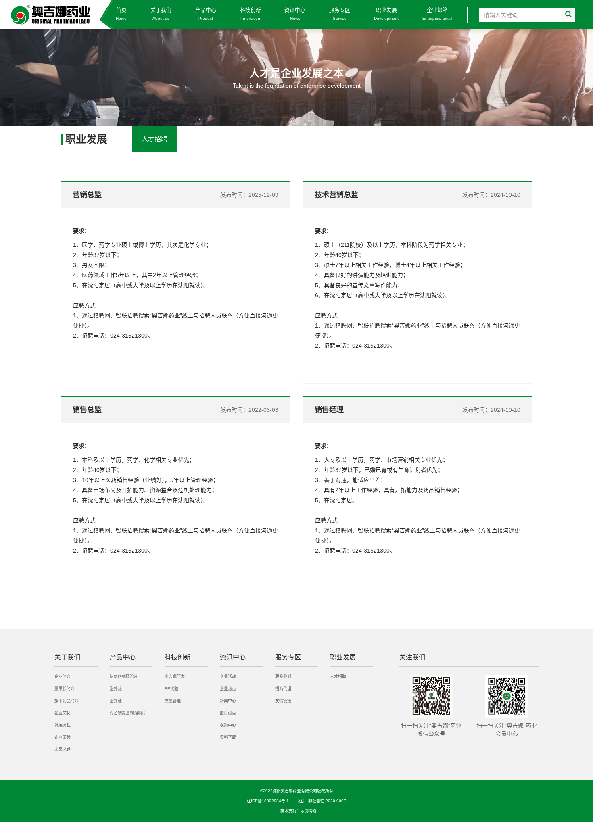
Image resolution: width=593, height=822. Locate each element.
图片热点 (228, 713)
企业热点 (228, 688)
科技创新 (250, 14)
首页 (121, 14)
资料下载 (228, 737)
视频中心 (228, 725)
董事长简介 (64, 688)
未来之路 (62, 749)
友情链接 (283, 701)
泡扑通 (116, 701)
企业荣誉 (62, 737)
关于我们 (160, 14)
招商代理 (283, 688)
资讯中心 (294, 14)
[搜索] (568, 15)
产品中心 (205, 14)
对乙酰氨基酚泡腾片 (128, 713)
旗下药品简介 (66, 701)
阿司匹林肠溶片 (124, 676)
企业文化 (62, 713)
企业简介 (62, 676)
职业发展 (386, 14)
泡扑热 (116, 688)
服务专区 (339, 14)
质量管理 (173, 701)
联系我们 (283, 676)
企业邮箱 (437, 14)
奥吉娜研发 (175, 676)
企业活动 (228, 676)
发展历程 (62, 725)
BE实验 (171, 688)
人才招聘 (154, 139)
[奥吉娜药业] (74, 14)
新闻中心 (228, 701)
